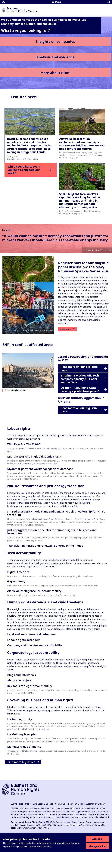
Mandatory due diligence (24, 746)
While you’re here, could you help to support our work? (24, 170)
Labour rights (19, 428)
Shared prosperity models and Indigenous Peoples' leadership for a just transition (56, 513)
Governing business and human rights (40, 700)
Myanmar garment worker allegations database (40, 469)
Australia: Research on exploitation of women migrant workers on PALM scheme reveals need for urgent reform (82, 144)
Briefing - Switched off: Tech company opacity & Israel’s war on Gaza (80, 379)
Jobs (21, 804)
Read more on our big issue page (79, 368)
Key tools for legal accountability (29, 686)
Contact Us (60, 804)
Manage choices (98, 846)
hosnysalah (47, 385)
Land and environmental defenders (31, 634)
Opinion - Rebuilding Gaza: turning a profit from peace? (80, 389)
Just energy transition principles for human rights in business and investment (52, 531)
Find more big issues (21, 762)
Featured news (24, 96)
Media (28, 804)
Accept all (97, 838)
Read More (65, 329)
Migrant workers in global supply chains (34, 456)
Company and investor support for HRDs (34, 645)
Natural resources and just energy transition (46, 485)
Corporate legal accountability (33, 652)
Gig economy (16, 581)
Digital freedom (18, 572)
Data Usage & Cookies (43, 804)
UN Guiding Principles (22, 734)
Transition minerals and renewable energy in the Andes (45, 545)
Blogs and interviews (21, 675)
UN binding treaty (19, 719)
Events (14, 804)
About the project (19, 680)
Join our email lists (75, 804)
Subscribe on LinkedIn (95, 804)
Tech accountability (24, 552)
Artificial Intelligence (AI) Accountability (34, 591)
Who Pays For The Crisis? (24, 444)
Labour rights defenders (23, 640)
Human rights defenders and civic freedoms (45, 602)
